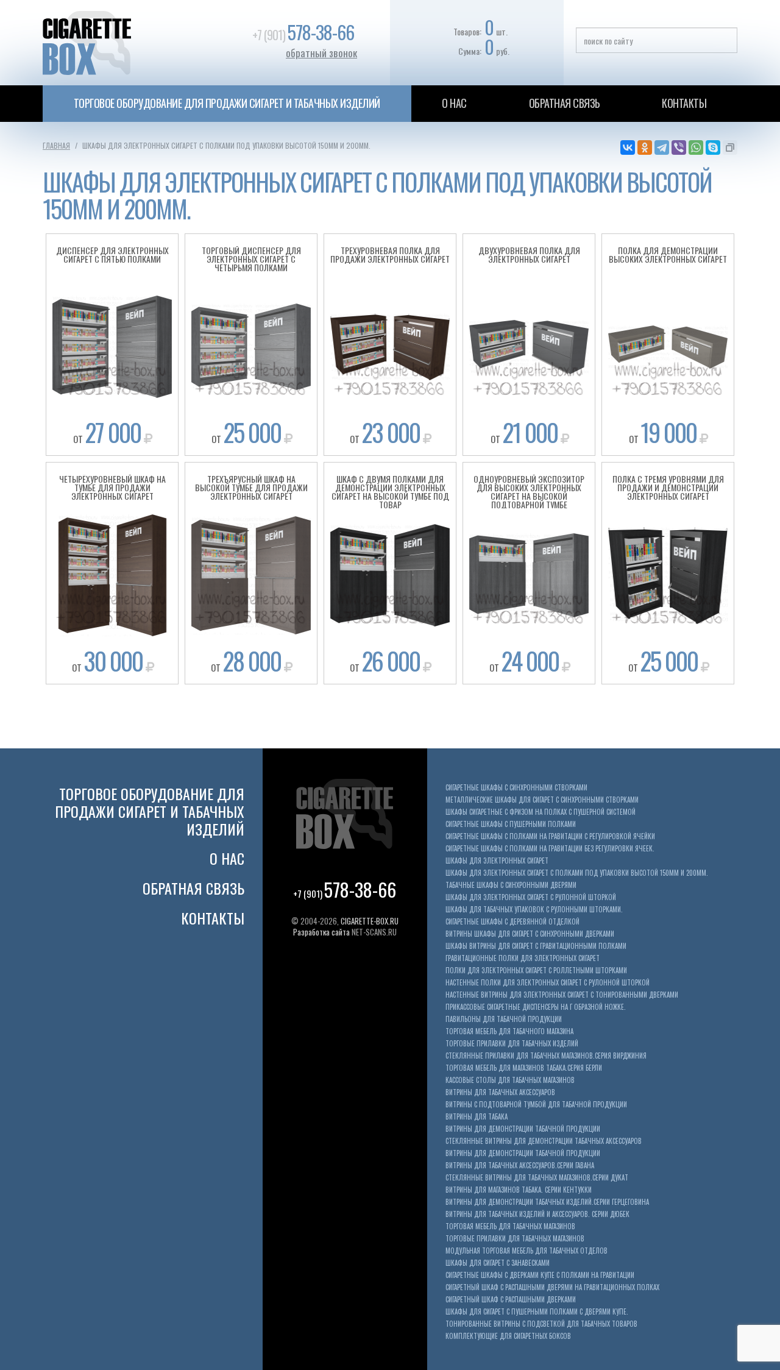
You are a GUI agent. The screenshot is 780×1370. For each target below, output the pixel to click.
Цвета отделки (112, 317)
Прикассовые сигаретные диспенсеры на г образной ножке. (535, 1007)
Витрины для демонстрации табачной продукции (522, 1129)
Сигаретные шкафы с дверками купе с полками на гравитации (539, 1275)
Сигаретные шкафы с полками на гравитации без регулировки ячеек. (549, 848)
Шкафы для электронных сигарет (496, 860)
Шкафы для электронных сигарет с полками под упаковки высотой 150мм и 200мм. (576, 873)
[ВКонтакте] (627, 147)
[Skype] (713, 147)
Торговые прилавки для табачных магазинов (514, 1238)
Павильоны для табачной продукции (503, 1019)
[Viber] (679, 147)
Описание (112, 296)
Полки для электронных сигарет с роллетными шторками (536, 970)
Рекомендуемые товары (112, 337)
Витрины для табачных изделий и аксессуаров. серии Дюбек (537, 1214)
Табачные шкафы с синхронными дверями (510, 885)
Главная (56, 145)
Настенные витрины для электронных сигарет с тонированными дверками (561, 995)
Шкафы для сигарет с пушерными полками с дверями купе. (536, 1311)
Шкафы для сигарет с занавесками (497, 1263)
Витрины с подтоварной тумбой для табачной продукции (536, 1104)
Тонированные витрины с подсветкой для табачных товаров (541, 1324)
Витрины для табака (476, 1116)
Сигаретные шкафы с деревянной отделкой (512, 921)
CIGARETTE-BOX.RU (370, 921)
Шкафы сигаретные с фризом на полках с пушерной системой (540, 812)
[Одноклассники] (644, 147)
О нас (454, 103)
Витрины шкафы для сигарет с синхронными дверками (529, 934)
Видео (112, 358)
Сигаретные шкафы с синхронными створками (516, 787)
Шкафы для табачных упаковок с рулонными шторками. (534, 909)
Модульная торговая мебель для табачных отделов (526, 1251)
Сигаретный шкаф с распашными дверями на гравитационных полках (552, 1287)
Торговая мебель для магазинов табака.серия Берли (523, 1068)
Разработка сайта (321, 932)
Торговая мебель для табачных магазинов (510, 1226)
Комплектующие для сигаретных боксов (508, 1336)
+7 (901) (303, 35)
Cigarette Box (129, 42)
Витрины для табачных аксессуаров (500, 1092)
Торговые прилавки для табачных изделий (511, 1043)
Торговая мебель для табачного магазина (509, 1031)
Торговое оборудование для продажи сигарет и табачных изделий (227, 103)
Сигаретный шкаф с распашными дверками (510, 1299)
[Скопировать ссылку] (730, 147)
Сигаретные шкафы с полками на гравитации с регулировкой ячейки (550, 836)
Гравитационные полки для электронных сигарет (522, 958)
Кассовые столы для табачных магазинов (510, 1080)
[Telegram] (661, 147)
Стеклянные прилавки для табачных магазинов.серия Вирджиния (546, 1055)
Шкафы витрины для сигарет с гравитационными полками (535, 946)
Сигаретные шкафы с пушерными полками (510, 824)
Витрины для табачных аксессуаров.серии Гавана (519, 1165)
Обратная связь (564, 103)
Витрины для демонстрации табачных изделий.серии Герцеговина (547, 1202)
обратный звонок (321, 53)
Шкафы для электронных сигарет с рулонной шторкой (530, 897)
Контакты (684, 103)
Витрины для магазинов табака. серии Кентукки (518, 1190)
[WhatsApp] (696, 147)
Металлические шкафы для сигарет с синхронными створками (542, 800)
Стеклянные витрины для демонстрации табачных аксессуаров (543, 1141)
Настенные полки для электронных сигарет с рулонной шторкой (547, 982)
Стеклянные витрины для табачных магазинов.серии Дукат (536, 1177)
